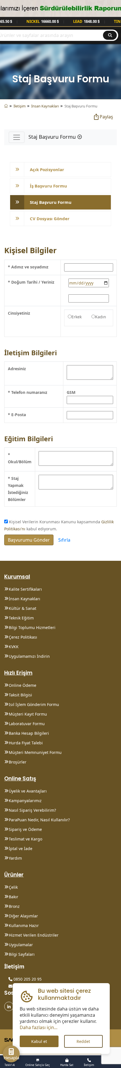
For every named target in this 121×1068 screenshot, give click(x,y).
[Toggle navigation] (16, 137)
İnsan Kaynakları (45, 106)
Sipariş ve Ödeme (25, 829)
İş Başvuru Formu (48, 186)
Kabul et (39, 1041)
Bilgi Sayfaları (22, 954)
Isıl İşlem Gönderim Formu (34, 704)
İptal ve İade (20, 848)
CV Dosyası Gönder (50, 218)
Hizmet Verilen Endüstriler (34, 935)
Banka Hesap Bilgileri (29, 733)
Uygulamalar (21, 944)
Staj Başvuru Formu (50, 202)
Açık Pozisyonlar (47, 169)
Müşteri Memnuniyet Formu (35, 752)
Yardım (15, 858)
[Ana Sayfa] (6, 106)
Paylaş (106, 117)
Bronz (14, 906)
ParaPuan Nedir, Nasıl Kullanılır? (39, 819)
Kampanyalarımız (25, 800)
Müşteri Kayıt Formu (28, 714)
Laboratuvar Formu (27, 723)
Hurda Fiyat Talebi (26, 742)
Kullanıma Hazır (24, 925)
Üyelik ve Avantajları (28, 791)
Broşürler (17, 762)
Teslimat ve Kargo (25, 839)
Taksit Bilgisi (20, 695)
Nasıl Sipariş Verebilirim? (32, 810)
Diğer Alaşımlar (23, 916)
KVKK (14, 646)
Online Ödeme (22, 685)
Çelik (13, 887)
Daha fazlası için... (38, 1027)
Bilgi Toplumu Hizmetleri (32, 627)
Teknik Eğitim (21, 618)
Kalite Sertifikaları (25, 589)
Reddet (83, 1041)
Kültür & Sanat (22, 608)
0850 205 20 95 (27, 979)
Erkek (76, 316)
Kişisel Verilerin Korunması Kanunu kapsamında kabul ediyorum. (59, 525)
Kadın (100, 316)
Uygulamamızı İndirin (29, 656)
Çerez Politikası (23, 637)
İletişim (20, 106)
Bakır (13, 896)
